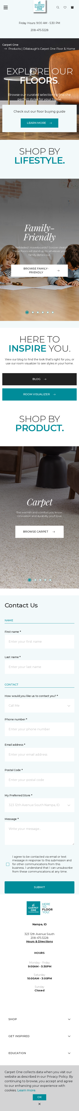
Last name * (13, 657)
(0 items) (72, 7)
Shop (12, 1019)
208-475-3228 (40, 30)
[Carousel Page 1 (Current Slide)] (27, 312)
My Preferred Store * (18, 795)
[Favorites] (65, 7)
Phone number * (16, 719)
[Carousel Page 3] (38, 312)
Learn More (36, 123)
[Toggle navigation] (5, 7)
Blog (36, 379)
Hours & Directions (39, 941)
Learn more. (26, 1090)
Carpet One (10, 44)
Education (17, 1053)
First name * (13, 631)
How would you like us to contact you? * (31, 696)
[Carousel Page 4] (43, 312)
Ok (39, 1097)
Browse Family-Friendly (35, 270)
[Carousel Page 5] (48, 312)
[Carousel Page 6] (53, 312)
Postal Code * (13, 770)
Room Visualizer (36, 394)
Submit (39, 887)
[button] (58, 7)
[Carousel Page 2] (33, 312)
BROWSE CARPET (35, 531)
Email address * (15, 744)
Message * (11, 819)
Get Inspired (19, 1036)
